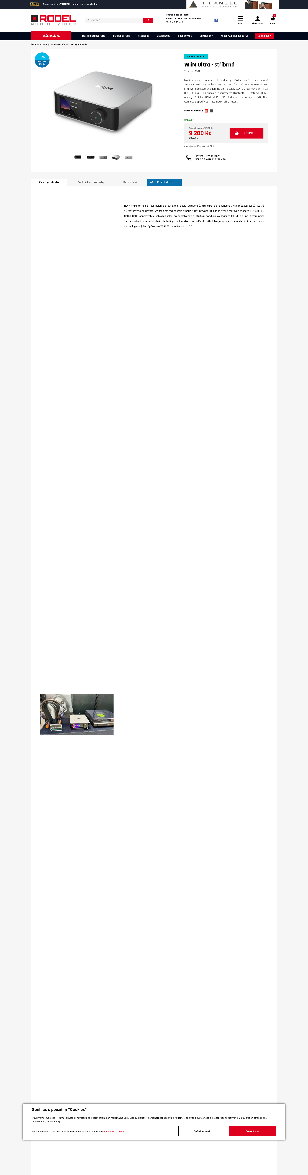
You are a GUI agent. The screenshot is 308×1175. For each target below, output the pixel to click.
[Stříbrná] (206, 110)
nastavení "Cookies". (115, 1131)
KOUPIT (249, 133)
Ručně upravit (202, 1131)
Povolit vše (252, 1131)
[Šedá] (211, 110)
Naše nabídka (51, 36)
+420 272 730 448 (216, 159)
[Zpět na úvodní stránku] (53, 20)
